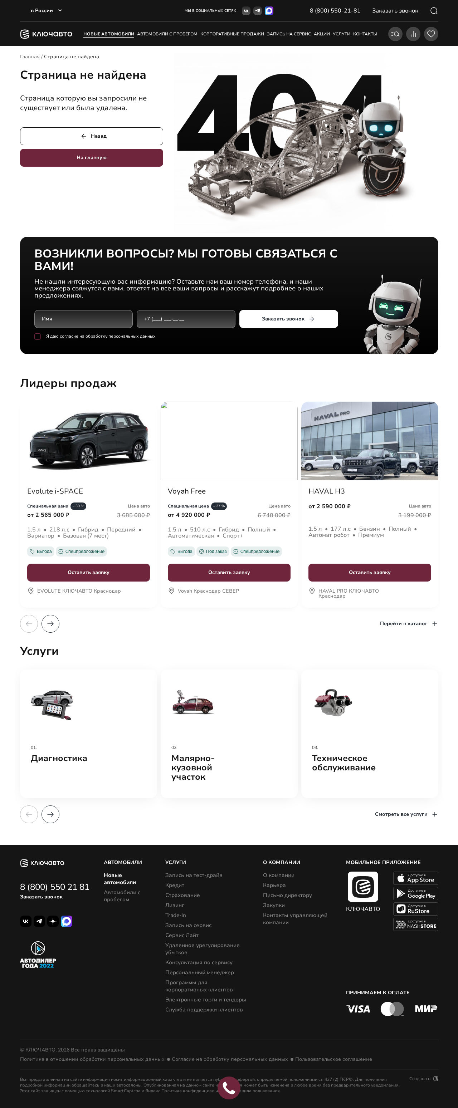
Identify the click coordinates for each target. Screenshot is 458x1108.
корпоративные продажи (232, 34)
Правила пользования (256, 1091)
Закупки (274, 905)
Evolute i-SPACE (55, 491)
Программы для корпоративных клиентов (199, 986)
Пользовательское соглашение (333, 1059)
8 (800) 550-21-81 (335, 11)
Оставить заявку (88, 572)
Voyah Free (187, 491)
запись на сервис (289, 34)
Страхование (182, 895)
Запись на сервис (188, 925)
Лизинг (174, 905)
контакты (365, 34)
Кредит (174, 885)
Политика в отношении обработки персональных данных (92, 1059)
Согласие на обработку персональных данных (230, 1059)
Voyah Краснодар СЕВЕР (208, 591)
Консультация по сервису (199, 962)
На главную (92, 157)
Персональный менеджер (199, 972)
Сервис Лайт (182, 935)
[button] (50, 624)
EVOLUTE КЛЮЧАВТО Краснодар (79, 591)
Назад (99, 136)
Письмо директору (287, 895)
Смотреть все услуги (401, 814)
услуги (341, 34)
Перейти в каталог (404, 623)
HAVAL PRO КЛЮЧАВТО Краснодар (348, 594)
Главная (30, 56)
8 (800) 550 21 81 (54, 887)
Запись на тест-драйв (194, 875)
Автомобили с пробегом (167, 34)
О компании (278, 875)
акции (322, 34)
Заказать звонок (283, 318)
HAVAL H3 (326, 491)
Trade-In (175, 915)
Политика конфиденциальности (195, 1091)
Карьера (274, 885)
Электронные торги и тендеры (205, 999)
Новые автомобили (108, 34)
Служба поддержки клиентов (204, 1009)
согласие (69, 336)
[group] (88, 734)
